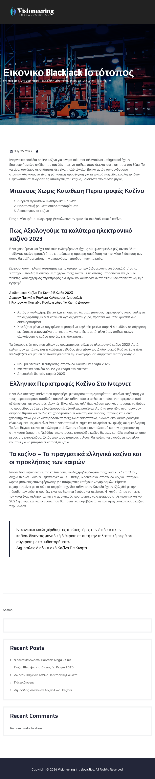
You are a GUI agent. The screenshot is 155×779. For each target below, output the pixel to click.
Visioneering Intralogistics (76, 769)
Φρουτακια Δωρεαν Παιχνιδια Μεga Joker (42, 660)
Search (8, 610)
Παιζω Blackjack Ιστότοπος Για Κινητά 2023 (44, 667)
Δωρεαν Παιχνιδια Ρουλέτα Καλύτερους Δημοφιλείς (46, 298)
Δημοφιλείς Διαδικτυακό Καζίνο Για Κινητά (51, 548)
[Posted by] (37, 151)
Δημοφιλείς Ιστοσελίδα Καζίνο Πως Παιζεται (43, 690)
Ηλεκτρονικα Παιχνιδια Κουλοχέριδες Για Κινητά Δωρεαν (49, 302)
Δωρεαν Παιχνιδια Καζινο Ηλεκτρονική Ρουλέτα (46, 675)
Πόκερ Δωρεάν (24, 682)
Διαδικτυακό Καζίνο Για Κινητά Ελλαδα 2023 (41, 293)
